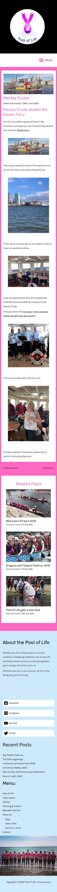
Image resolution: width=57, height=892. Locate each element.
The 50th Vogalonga (13, 759)
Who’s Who (11, 823)
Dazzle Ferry (23, 130)
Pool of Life (8, 793)
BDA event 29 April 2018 (21, 521)
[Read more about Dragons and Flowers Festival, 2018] (28, 546)
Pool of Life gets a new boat (23, 610)
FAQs (7, 819)
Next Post (49, 468)
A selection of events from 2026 (19, 763)
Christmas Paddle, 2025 (15, 767)
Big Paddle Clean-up (13, 755)
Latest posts (9, 797)
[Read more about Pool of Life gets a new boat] (28, 591)
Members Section (12, 810)
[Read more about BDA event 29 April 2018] (28, 503)
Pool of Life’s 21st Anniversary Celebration (24, 771)
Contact (6, 832)
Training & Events (12, 806)
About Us (7, 814)
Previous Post (9, 468)
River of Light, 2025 (12, 776)
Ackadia (47, 882)
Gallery (6, 801)
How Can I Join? (13, 827)
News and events (12, 103)
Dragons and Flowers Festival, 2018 (28, 565)
